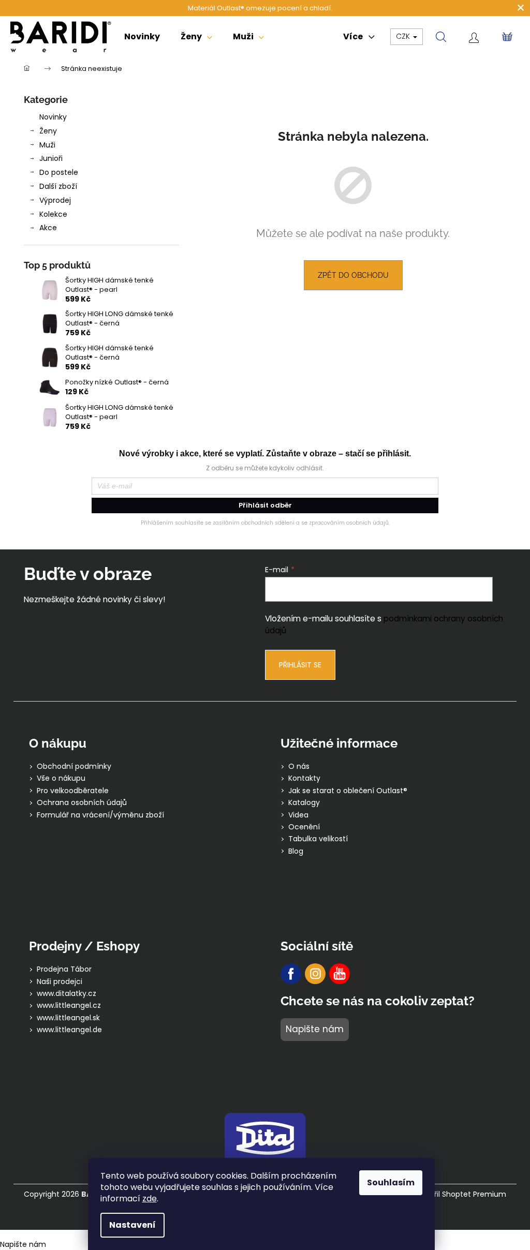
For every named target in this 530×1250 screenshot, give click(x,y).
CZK (404, 36)
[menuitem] (142, 36)
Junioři (51, 158)
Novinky (53, 117)
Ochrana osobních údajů (82, 803)
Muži (47, 145)
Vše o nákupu (61, 778)
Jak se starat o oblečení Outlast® (347, 791)
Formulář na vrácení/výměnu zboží (100, 815)
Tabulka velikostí (318, 839)
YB (339, 973)
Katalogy (304, 803)
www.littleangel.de (69, 1030)
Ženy (48, 131)
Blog (295, 851)
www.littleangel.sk (68, 1018)
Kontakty (304, 778)
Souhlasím (391, 1182)
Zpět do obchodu (353, 275)
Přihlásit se (300, 665)
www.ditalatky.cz (66, 994)
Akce (48, 227)
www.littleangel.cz (69, 1005)
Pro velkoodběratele (73, 791)
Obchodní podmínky (74, 766)
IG (315, 973)
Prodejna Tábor (64, 969)
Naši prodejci (59, 982)
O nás (299, 766)
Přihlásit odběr (265, 505)
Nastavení (132, 1225)
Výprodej (55, 200)
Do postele (58, 172)
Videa (298, 815)
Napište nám (315, 1029)
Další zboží (58, 186)
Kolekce (53, 214)
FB (291, 973)
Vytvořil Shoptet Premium (460, 1194)
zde (149, 1198)
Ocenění (304, 827)
